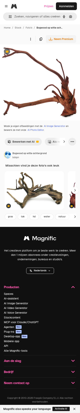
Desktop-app (15, 336)
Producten (11, 287)
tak (23, 216)
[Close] (74, 409)
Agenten (12, 327)
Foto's (29, 27)
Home (7, 27)
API (6, 346)
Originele (25, 52)
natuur (62, 216)
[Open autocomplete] (8, 16)
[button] (40, 271)
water (47, 216)
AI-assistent (11, 298)
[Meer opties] (30, 39)
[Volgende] (64, 142)
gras (10, 216)
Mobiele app (11, 341)
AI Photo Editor (36, 130)
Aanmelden (66, 6)
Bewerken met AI (21, 143)
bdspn (15, 157)
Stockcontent (12, 317)
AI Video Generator (15, 308)
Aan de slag (12, 361)
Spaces (8, 294)
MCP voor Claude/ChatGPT (21, 322)
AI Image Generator (54, 126)
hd (34, 216)
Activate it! (61, 408)
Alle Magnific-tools (15, 350)
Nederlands (40, 270)
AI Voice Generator (15, 312)
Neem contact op (16, 383)
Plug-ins (12, 331)
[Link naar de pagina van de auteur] (7, 155)
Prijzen (48, 6)
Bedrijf (8, 372)
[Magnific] (40, 239)
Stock (18, 27)
